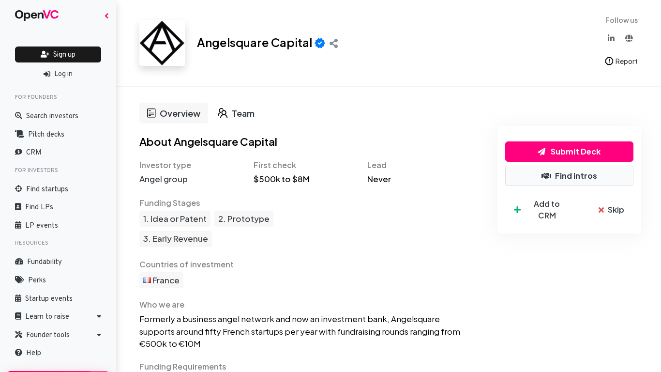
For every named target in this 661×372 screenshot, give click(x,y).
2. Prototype (244, 218)
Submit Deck (575, 151)
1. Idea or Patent (175, 218)
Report (627, 61)
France (165, 280)
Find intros (576, 175)
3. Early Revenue (175, 238)
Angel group (163, 178)
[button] (58, 317)
